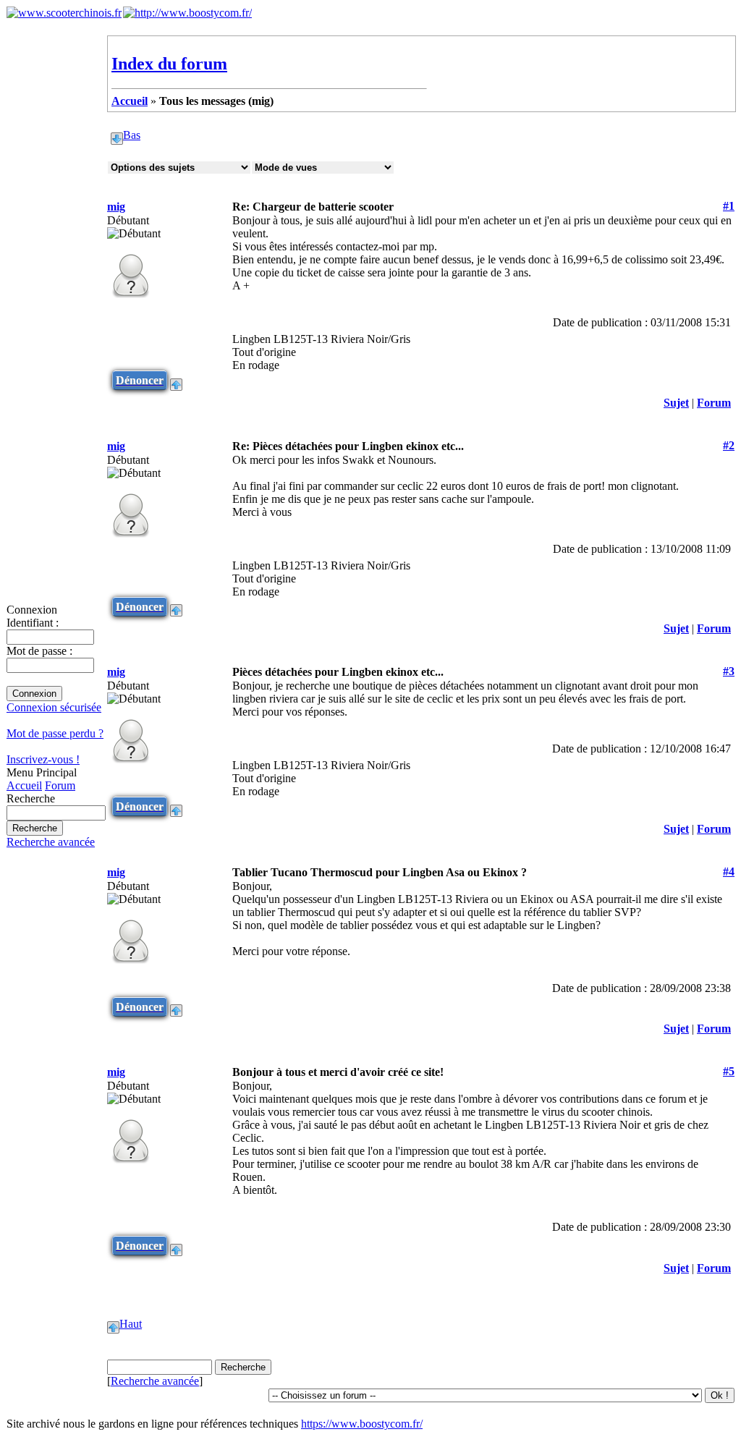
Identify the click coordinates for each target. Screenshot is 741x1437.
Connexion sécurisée (54, 707)
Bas (131, 135)
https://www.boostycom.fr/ (362, 1423)
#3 (728, 671)
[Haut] (176, 380)
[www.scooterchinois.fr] (64, 13)
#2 (728, 445)
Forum (60, 785)
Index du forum (169, 63)
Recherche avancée (51, 842)
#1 (728, 206)
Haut (130, 1324)
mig (116, 206)
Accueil (24, 785)
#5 (728, 1071)
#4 (728, 871)
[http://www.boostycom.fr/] (187, 13)
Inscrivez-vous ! (43, 759)
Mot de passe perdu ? (55, 733)
